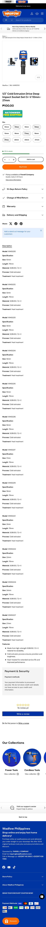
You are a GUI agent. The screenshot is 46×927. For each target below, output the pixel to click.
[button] (37, 13)
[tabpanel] (23, 457)
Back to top (23, 817)
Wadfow (5, 85)
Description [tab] (7, 246)
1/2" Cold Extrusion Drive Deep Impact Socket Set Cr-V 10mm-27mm (22, 37)
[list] (23, 61)
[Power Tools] (11, 758)
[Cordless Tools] (32, 758)
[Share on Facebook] (16, 223)
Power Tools (11, 770)
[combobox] (23, 20)
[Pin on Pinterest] (21, 223)
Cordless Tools (32, 770)
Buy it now (23, 167)
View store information (13, 180)
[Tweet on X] (10, 223)
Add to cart (31, 159)
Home (4, 36)
